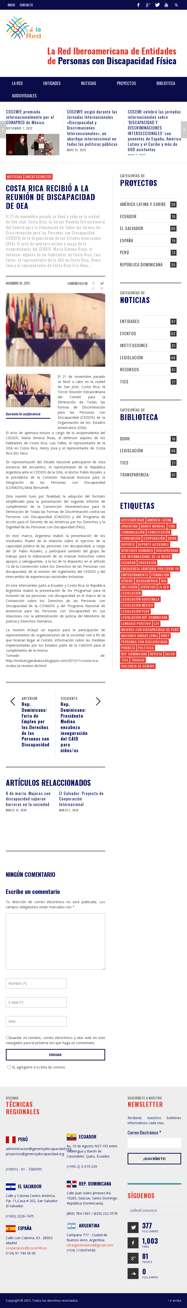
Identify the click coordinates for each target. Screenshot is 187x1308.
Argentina (129, 526)
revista (156, 653)
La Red (164, 586)
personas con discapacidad (144, 641)
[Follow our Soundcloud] (133, 1273)
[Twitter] (157, 5)
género (127, 580)
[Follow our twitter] (133, 1227)
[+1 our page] (133, 1258)
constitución (159, 532)
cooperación (154, 538)
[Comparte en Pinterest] (102, 288)
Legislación (131, 357)
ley (156, 623)
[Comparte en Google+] (93, 288)
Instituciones (134, 345)
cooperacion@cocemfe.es (26, 1248)
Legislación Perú (135, 611)
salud (170, 653)
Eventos (128, 333)
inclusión (129, 586)
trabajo (138, 659)
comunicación (133, 532)
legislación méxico (137, 605)
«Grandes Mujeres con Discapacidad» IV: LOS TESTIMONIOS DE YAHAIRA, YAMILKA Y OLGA (151, 120)
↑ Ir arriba (174, 1300)
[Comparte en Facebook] (93, 283)
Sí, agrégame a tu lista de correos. (39, 1067)
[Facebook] (138, 5)
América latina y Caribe (143, 204)
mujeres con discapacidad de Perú (150, 629)
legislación (131, 592)
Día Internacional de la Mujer (146, 556)
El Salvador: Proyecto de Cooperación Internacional (81, 798)
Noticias (14, 176)
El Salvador (131, 228)
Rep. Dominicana (134, 653)
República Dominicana (141, 264)
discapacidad (167, 550)
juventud (148, 586)
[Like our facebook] (133, 1242)
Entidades (130, 321)
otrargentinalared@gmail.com (90, 1245)
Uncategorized (38, 176)
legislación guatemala (140, 599)
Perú (124, 252)
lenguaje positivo (136, 623)
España (126, 240)
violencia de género (137, 665)
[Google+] (147, 5)
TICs (124, 382)
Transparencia (134, 475)
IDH (163, 580)
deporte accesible (153, 544)
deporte (128, 544)
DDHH (125, 439)
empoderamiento (135, 574)
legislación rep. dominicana (144, 617)
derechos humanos (137, 550)
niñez (165, 635)
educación (147, 562)
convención (130, 538)
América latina (159, 519)
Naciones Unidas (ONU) (139, 635)
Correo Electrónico (144, 1132)
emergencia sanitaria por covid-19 (150, 568)
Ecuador (128, 216)
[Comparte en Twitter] (102, 283)
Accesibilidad (132, 519)
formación (160, 574)
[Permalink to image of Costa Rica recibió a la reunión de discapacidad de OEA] (55, 329)
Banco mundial (153, 526)
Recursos (129, 369)
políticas (146, 647)
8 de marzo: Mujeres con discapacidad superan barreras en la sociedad (28, 798)
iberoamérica (147, 580)
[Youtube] (166, 5)
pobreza (128, 647)
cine (171, 526)
